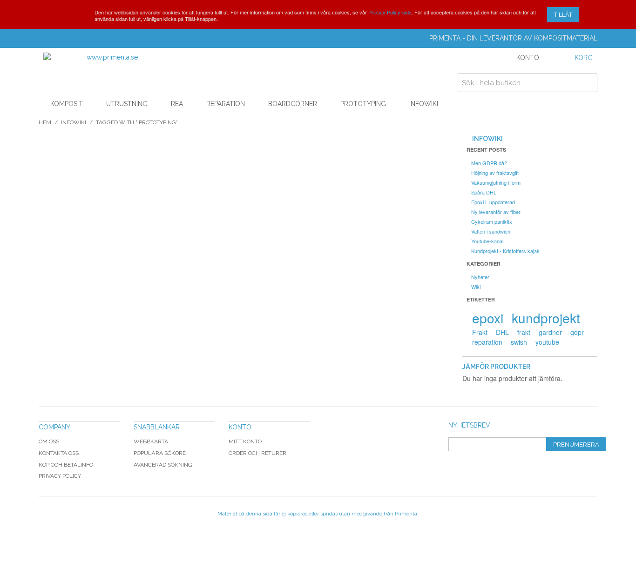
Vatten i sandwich (490, 231)
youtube (547, 342)
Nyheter (480, 277)
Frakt (479, 332)
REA (177, 103)
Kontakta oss (59, 453)
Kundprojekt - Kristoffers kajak (505, 250)
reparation (487, 342)
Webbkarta (151, 441)
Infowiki (423, 103)
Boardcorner (292, 103)
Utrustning (127, 103)
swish (519, 342)
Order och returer (257, 453)
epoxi (487, 317)
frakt (523, 332)
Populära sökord (160, 453)
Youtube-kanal (487, 241)
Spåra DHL (483, 192)
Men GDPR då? (489, 163)
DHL (502, 332)
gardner (550, 332)
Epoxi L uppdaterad (493, 202)
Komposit (66, 103)
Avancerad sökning (163, 464)
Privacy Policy (60, 476)
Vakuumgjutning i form (496, 182)
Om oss (49, 441)
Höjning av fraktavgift (495, 172)
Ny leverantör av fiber (496, 211)
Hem (45, 122)
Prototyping (363, 103)
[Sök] (588, 83)
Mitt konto (245, 441)
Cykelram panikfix (491, 221)
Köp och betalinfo (66, 464)
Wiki (475, 286)
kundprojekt (546, 317)
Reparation (225, 103)
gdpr (577, 332)
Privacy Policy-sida (390, 12)
